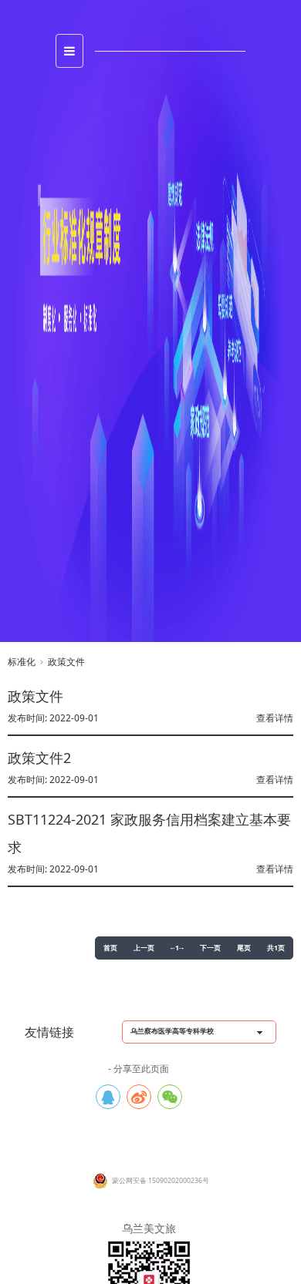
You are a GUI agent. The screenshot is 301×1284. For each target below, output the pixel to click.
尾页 (244, 948)
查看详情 (274, 717)
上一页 (144, 948)
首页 (110, 948)
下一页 (210, 948)
